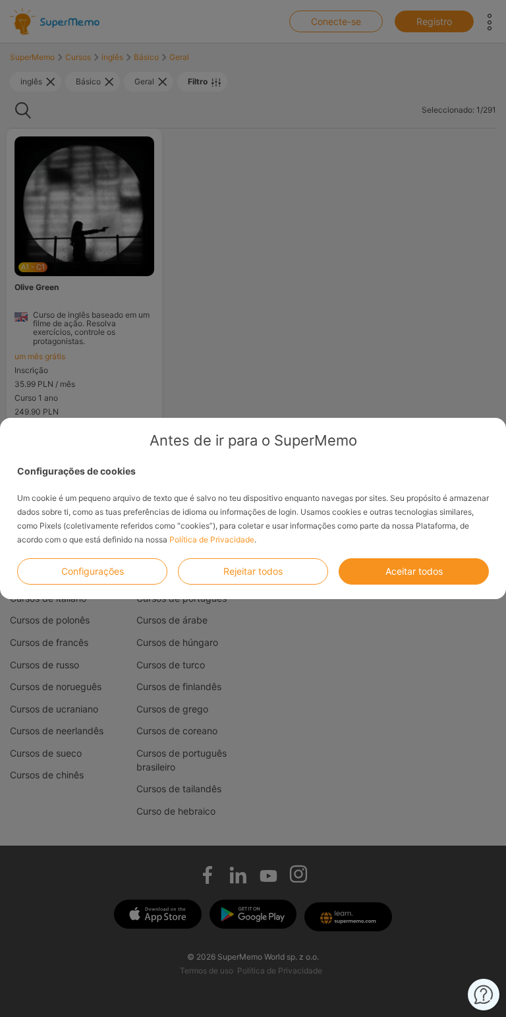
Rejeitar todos (253, 571)
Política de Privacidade (211, 539)
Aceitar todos (414, 571)
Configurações (92, 571)
